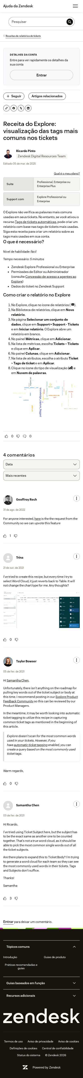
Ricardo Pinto (25, 151)
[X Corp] (21, 108)
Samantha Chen (18, 680)
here (37, 519)
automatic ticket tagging (31, 745)
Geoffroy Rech (26, 499)
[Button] (6, 436)
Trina (19, 557)
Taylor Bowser (26, 661)
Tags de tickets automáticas (35, 222)
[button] (38, 947)
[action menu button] (76, 498)
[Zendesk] (41, 1016)
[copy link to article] (6, 108)
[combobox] (41, 464)
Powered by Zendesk (47, 1067)
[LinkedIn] (28, 108)
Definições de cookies (23, 1048)
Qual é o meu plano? (67, 173)
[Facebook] (13, 108)
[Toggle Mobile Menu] (75, 6)
